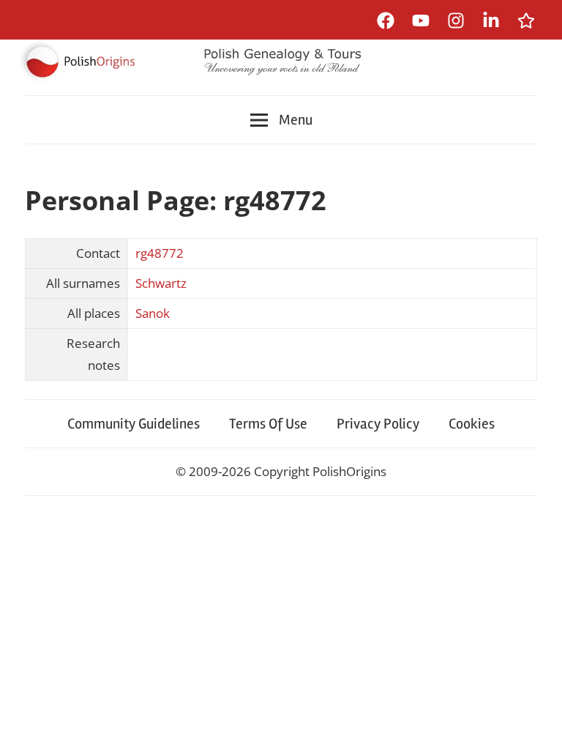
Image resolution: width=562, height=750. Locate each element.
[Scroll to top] (536, 724)
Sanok (152, 313)
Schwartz (161, 283)
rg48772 (159, 253)
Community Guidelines (133, 424)
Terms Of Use (268, 424)
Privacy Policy (378, 424)
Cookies (472, 424)
